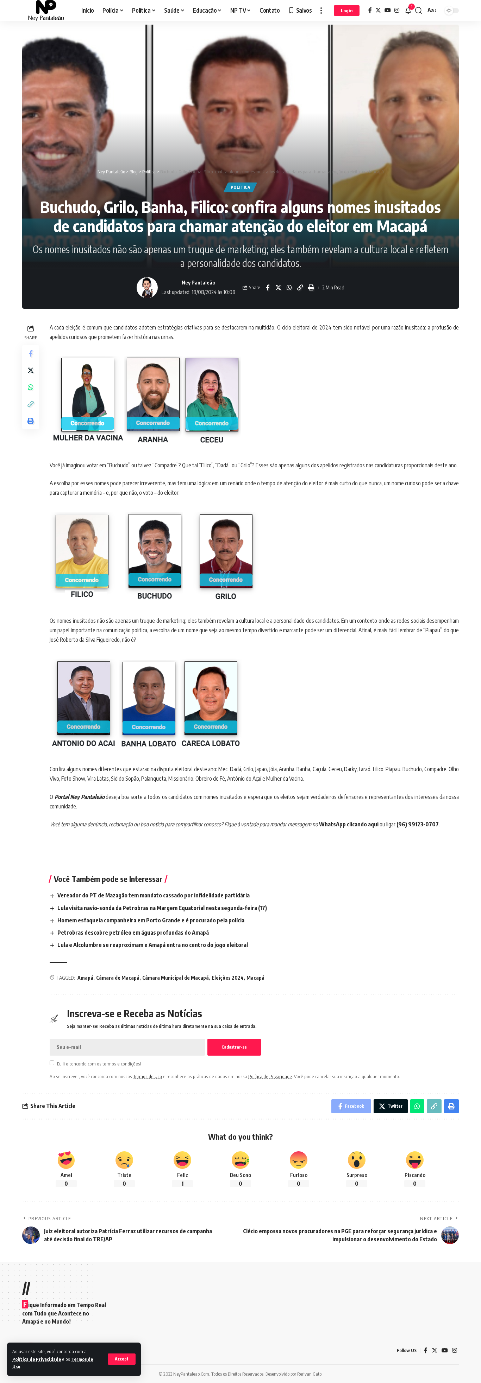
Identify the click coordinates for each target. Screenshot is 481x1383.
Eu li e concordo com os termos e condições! (99, 1063)
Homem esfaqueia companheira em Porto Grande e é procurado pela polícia (150, 920)
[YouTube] (388, 10)
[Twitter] (378, 10)
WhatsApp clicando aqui (349, 824)
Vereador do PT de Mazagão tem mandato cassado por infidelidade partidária (153, 895)
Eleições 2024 (228, 978)
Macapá (255, 978)
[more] (321, 10)
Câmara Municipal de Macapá (175, 978)
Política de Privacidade (36, 1359)
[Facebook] (370, 10)
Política (240, 187)
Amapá (85, 978)
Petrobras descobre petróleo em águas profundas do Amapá (133, 932)
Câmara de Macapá (117, 978)
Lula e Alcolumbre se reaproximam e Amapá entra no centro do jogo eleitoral (152, 944)
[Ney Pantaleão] (46, 10)
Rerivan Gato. (310, 1374)
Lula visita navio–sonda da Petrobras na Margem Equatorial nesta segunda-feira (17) (162, 907)
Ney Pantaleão (198, 282)
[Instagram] (397, 10)
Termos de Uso (147, 1076)
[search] (418, 10)
